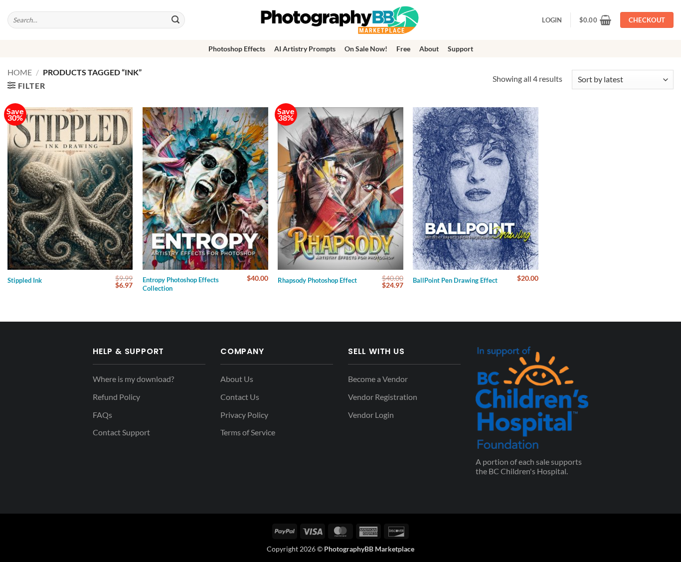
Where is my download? (133, 378)
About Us (236, 378)
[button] (595, 20)
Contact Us (239, 396)
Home (19, 72)
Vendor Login (371, 414)
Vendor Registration (382, 396)
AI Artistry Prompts (305, 48)
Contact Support (121, 432)
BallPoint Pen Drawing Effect (455, 280)
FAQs (102, 414)
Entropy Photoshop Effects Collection (181, 284)
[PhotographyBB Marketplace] (340, 19)
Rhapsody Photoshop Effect (317, 280)
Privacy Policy (244, 414)
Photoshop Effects (236, 48)
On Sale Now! (365, 48)
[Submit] (175, 19)
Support (460, 48)
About (429, 48)
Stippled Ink (24, 280)
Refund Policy (116, 396)
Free (403, 48)
